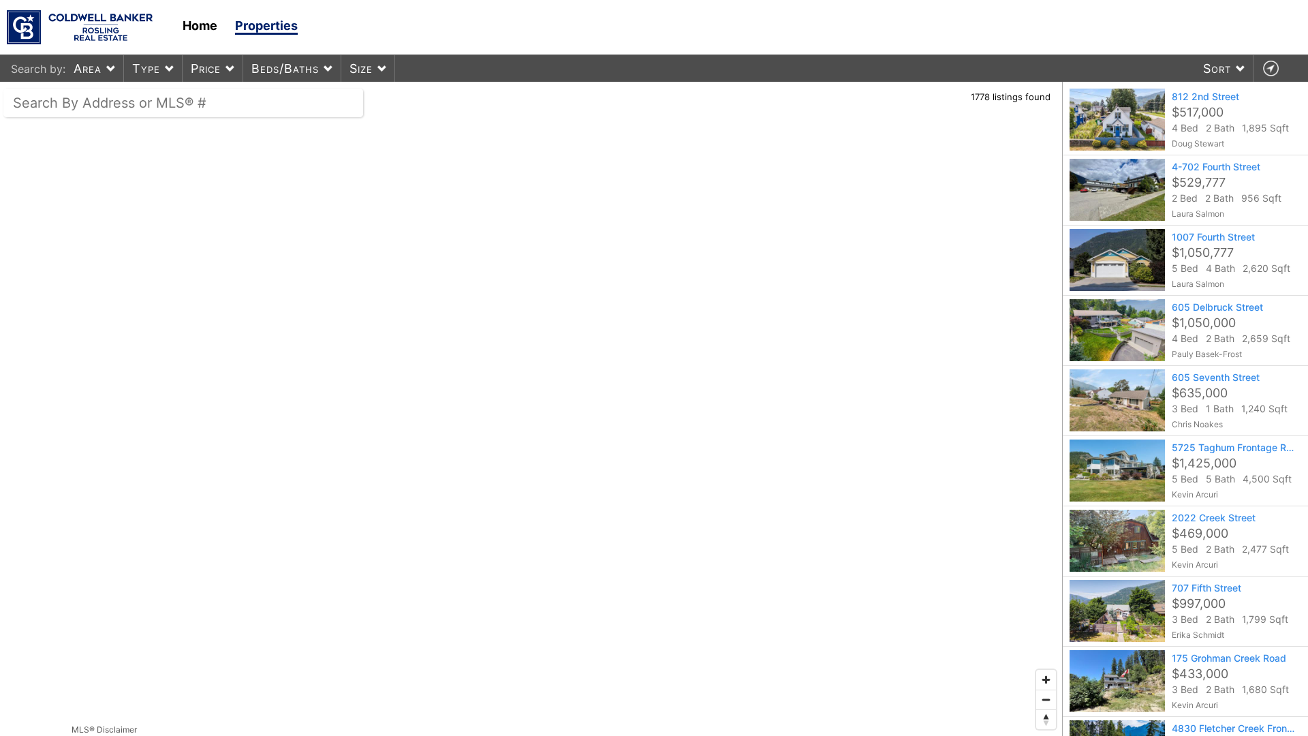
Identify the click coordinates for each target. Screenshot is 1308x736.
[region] (531, 409)
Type (146, 68)
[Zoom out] (1046, 699)
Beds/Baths (285, 68)
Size (361, 68)
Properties (266, 25)
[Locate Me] (1271, 68)
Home (200, 25)
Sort (1217, 68)
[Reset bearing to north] (1046, 719)
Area (88, 68)
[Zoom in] (1046, 680)
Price (206, 68)
